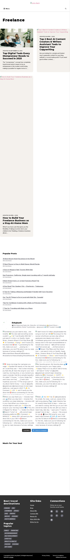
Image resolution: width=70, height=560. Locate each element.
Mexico (7, 516)
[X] (56, 511)
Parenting (14, 530)
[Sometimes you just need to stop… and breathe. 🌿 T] (19, 346)
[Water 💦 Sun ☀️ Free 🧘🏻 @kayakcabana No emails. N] (51, 411)
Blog (31, 508)
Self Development (11, 536)
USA (13, 508)
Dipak (11, 557)
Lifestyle (8, 538)
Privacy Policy (46, 555)
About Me (33, 511)
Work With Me (35, 519)
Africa (16, 510)
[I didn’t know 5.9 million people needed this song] (51, 346)
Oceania (15, 516)
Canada (7, 508)
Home (32, 505)
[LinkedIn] (62, 511)
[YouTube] (51, 519)
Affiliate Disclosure (61, 557)
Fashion (7, 544)
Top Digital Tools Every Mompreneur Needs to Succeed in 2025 (16, 56)
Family (6, 530)
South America (10, 519)
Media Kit (33, 516)
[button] (66, 8)
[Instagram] (51, 515)
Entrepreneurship (11, 533)
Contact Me (34, 513)
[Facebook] (51, 511)
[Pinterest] (56, 515)
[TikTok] (62, 515)
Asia (6, 513)
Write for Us (34, 522)
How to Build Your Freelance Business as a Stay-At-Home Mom (16, 220)
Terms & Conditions (58, 555)
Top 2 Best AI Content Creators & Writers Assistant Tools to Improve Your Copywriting (53, 44)
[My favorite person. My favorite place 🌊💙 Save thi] (51, 379)
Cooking (15, 544)
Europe (12, 513)
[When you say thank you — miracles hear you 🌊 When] (19, 411)
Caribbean (8, 510)
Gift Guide (8, 546)
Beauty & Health (10, 541)
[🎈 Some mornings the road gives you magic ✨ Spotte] (19, 379)
